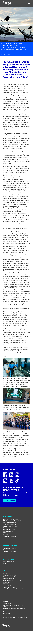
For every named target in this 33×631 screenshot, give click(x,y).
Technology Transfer (9, 548)
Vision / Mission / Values (10, 577)
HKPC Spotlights (8, 562)
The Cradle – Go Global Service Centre (14, 521)
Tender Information (9, 587)
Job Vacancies (7, 585)
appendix (5, 344)
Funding (5, 535)
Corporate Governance (10, 575)
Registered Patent (9, 579)
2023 (17, 45)
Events (5, 563)
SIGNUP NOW (9, 501)
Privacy (5, 601)
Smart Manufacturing (9, 524)
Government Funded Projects (12, 580)
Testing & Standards (9, 536)
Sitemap (5, 611)
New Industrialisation (9, 523)
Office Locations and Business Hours (14, 589)
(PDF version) (7, 607)
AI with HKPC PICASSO (10, 519)
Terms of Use (7, 603)
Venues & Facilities (9, 538)
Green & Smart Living (9, 529)
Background (6, 573)
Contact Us (6, 613)
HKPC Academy (8, 531)
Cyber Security (7, 528)
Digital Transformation (10, 526)
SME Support (7, 533)
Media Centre (7, 582)
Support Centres (8, 550)
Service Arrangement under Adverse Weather (14, 609)
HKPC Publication (8, 584)
